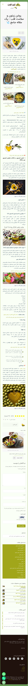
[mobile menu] (3, 4)
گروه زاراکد (10, 679)
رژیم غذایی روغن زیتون (19, 552)
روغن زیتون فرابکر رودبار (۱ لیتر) (19, 85)
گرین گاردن (15, 424)
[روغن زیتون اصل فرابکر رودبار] (14, 4)
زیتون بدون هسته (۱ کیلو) (19, 106)
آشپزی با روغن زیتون (19, 545)
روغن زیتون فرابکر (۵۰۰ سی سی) (8, 104)
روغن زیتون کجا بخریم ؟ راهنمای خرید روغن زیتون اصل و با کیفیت (14, 627)
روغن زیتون (22, 368)
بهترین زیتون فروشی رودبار (19, 615)
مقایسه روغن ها (20, 577)
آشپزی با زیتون (20, 548)
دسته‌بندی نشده (20, 550)
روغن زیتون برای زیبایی (19, 557)
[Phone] (4, 678)
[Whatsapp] (4, 674)
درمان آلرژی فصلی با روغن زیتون (11, 314)
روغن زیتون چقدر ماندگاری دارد (18, 623)
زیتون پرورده (21, 563)
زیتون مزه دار (21, 566)
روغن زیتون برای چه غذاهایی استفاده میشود (17, 454)
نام (24, 488)
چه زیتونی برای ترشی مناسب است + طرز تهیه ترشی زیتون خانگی (14, 619)
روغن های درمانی (20, 559)
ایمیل (24, 495)
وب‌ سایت (23, 501)
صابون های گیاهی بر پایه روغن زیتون (16, 568)
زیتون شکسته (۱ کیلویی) (8, 87)
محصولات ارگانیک (20, 572)
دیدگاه (24, 472)
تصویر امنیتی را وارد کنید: (20, 519)
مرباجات (22, 575)
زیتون (22, 561)
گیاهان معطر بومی (20, 570)
